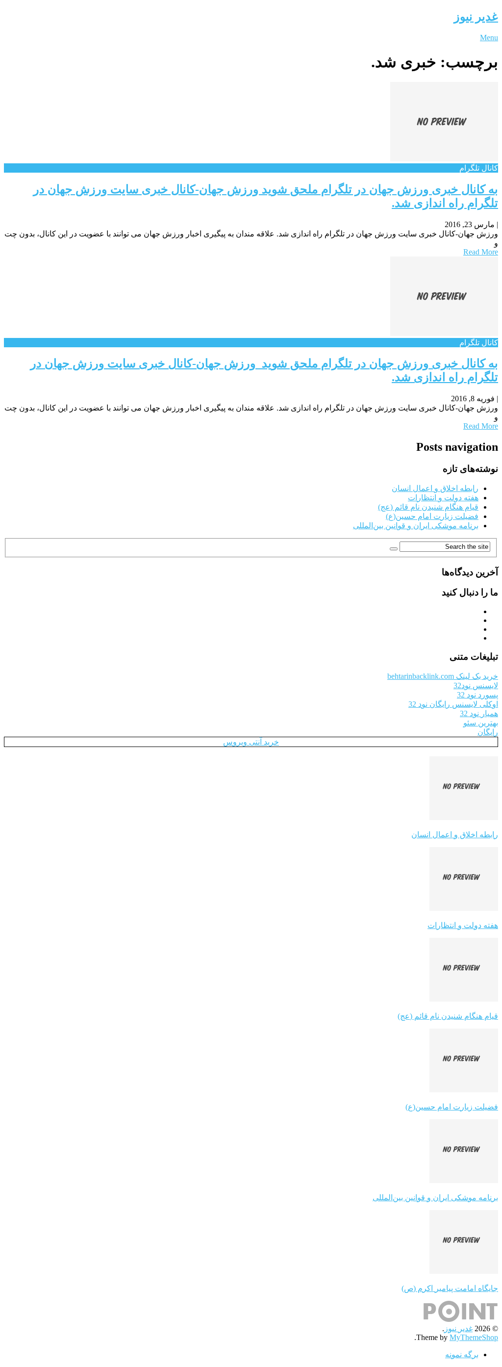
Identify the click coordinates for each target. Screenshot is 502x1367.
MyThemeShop (474, 1337)
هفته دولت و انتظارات (443, 497)
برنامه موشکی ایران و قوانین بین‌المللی (415, 525)
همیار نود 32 (479, 713)
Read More (480, 252)
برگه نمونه (461, 1354)
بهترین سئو (480, 723)
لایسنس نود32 (475, 685)
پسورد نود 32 (477, 695)
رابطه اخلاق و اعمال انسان (435, 488)
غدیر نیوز (476, 16)
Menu (489, 37)
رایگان (487, 732)
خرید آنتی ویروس (251, 742)
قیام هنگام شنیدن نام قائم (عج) (428, 507)
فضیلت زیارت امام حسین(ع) (432, 516)
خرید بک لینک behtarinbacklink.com (442, 676)
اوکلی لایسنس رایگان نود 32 (453, 704)
